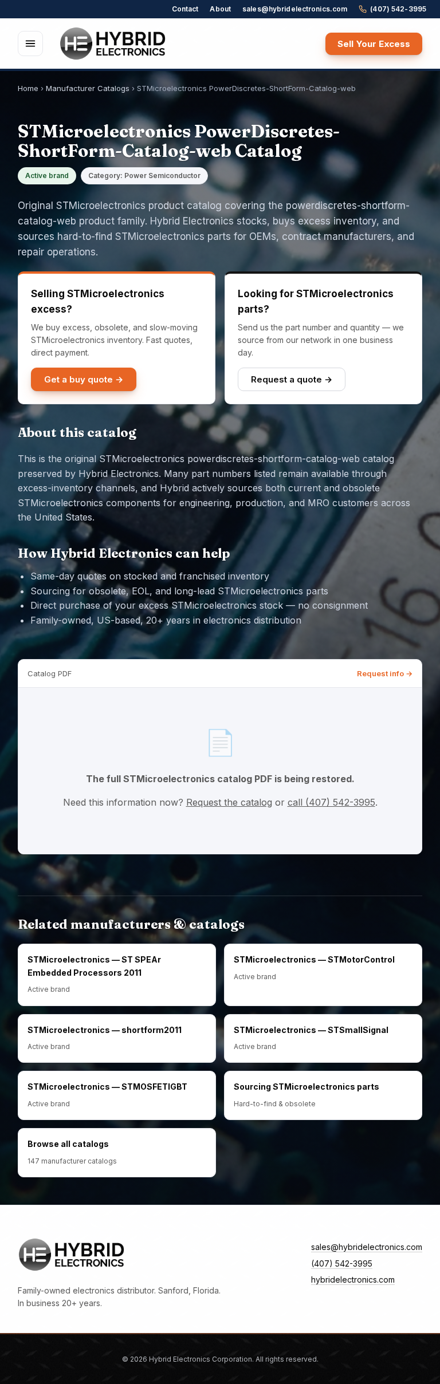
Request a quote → (291, 379)
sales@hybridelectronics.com (294, 9)
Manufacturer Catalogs (87, 88)
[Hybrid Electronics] (113, 43)
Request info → (384, 673)
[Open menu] (30, 43)
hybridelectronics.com (353, 1279)
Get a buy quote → (83, 379)
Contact (185, 9)
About (220, 9)
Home (28, 88)
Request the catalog (229, 802)
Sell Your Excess (373, 43)
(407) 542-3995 (398, 9)
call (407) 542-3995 (331, 802)
